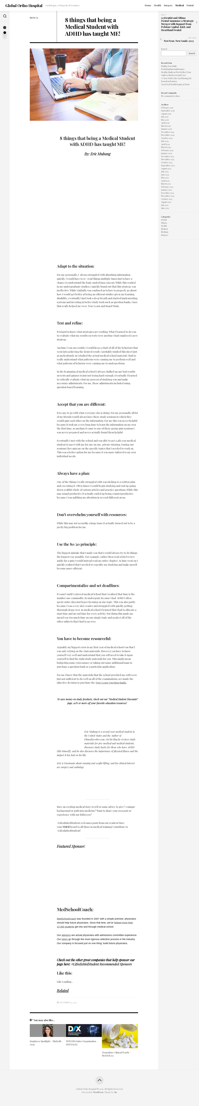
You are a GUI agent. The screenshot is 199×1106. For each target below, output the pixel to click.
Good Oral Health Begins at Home (175, 84)
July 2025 (164, 116)
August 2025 (166, 113)
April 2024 (165, 144)
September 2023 (168, 165)
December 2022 (167, 193)
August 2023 (166, 168)
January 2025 (166, 129)
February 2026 (167, 107)
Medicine (165, 232)
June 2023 (165, 174)
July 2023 (164, 171)
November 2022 (167, 196)
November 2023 (167, 159)
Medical (179, 5)
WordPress (98, 1092)
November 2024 (167, 135)
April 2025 (165, 123)
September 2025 (168, 110)
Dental (190, 5)
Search (164, 49)
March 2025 (166, 126)
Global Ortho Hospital (24, 5)
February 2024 (167, 150)
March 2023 (166, 183)
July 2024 (165, 141)
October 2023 (166, 162)
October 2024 (166, 138)
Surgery (168, 5)
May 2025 (165, 120)
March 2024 (166, 147)
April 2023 (165, 181)
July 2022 (164, 205)
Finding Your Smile (169, 66)
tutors (65, 939)
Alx (115, 1092)
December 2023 (167, 156)
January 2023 (166, 190)
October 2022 (166, 199)
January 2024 (166, 153)
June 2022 (165, 208)
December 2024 (167, 132)
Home (148, 5)
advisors (66, 935)
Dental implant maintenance (173, 69)
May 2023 (165, 177)
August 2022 (166, 202)
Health (157, 5)
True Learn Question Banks (110, 682)
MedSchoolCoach (66, 918)
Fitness (164, 223)
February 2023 (167, 187)
